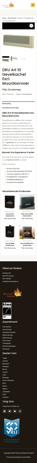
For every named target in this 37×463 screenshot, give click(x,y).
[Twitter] (10, 411)
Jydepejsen (6, 392)
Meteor (5, 389)
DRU (17, 120)
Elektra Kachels (8, 335)
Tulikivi (5, 358)
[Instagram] (20, 411)
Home (4, 18)
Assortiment (12, 18)
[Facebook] (4, 411)
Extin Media (26, 457)
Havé (4, 375)
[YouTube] (15, 411)
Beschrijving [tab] (6, 103)
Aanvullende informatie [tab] (10, 108)
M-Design (6, 378)
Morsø (5, 369)
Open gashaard (27, 94)
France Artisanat (8, 380)
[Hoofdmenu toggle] (33, 5)
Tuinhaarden (7, 343)
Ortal (4, 394)
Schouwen (6, 349)
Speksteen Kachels (9, 332)
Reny (4, 383)
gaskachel (10, 142)
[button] (31, 26)
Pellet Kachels (7, 338)
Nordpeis (6, 366)
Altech (5, 386)
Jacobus (5, 397)
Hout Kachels (7, 329)
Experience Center (13, 160)
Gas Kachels (7, 327)
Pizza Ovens (7, 341)
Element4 (6, 364)
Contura (5, 361)
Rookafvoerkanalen (9, 346)
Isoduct (5, 372)
